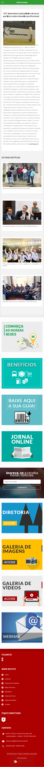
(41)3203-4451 (20, 746)
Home (7, 675)
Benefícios (8, 692)
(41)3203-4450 (10, 746)
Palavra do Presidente (12, 683)
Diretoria (8, 679)
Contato (7, 704)
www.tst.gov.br (34, 144)
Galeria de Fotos (10, 696)
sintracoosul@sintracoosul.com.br (17, 741)
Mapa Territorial (10, 687)
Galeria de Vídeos (10, 700)
